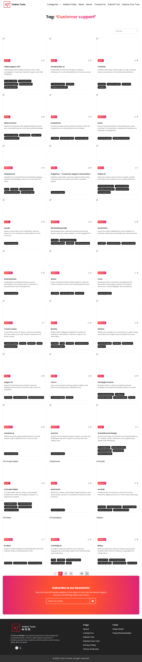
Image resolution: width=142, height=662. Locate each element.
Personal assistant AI (12, 192)
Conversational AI (114, 243)
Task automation (11, 87)
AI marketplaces (104, 447)
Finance (22, 343)
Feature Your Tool (130, 4)
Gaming (69, 397)
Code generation (25, 81)
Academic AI (103, 560)
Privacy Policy (89, 645)
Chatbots (102, 84)
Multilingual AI (127, 343)
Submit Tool (114, 4)
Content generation (73, 560)
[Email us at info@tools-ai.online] (23, 629)
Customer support (11, 84)
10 (82, 573)
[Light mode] (13, 648)
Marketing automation (59, 87)
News (81, 4)
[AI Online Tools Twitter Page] (29, 629)
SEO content (132, 563)
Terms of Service (91, 649)
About (89, 4)
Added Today (69, 4)
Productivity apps (26, 84)
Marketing (70, 84)
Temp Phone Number (121, 633)
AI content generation (106, 186)
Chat (6, 189)
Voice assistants (104, 192)
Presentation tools (119, 563)
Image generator (11, 507)
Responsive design (105, 454)
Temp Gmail (117, 629)
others (39, 343)
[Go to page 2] (87, 574)
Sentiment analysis (82, 243)
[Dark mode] (20, 647)
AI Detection (120, 394)
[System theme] (16, 647)
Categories (52, 4)
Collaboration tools (114, 507)
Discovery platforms (12, 138)
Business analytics (105, 397)
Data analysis (25, 135)
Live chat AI (126, 84)
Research (102, 346)
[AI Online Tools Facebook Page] (26, 629)
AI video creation (10, 81)
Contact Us (100, 4)
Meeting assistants (105, 510)
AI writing (55, 240)
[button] (24, 63)
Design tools (36, 135)
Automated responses (68, 240)
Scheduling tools (11, 346)
